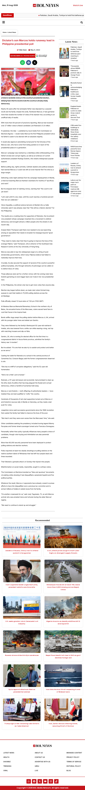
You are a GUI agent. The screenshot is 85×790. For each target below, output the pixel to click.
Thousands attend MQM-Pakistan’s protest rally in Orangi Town (76, 70)
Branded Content (74, 753)
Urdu (37, 766)
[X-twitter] (40, 781)
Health (6, 757)
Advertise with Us (42, 762)
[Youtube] (45, 781)
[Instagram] (51, 781)
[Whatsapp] (28, 781)
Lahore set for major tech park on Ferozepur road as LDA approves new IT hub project (76, 186)
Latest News (12, 32)
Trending (7, 766)
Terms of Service (74, 762)
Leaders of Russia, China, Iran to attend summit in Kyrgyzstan (76, 167)
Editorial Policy (74, 766)
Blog (69, 770)
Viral (5, 770)
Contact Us (40, 757)
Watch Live (78, 5)
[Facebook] (34, 781)
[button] (22, 62)
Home (4, 32)
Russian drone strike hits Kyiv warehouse (22, 655)
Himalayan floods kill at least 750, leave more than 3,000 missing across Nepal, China (63, 587)
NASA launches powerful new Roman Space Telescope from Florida (76, 151)
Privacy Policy (73, 757)
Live (36, 770)
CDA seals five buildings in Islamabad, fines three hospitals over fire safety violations (76, 132)
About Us (39, 753)
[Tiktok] (56, 781)
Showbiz (7, 762)
